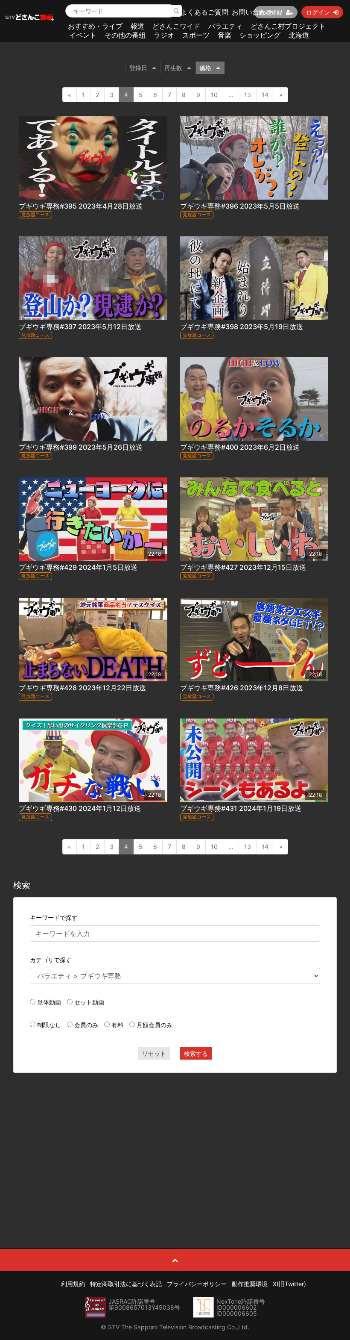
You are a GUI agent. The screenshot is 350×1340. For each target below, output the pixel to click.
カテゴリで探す (51, 959)
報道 (137, 26)
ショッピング (259, 35)
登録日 (138, 67)
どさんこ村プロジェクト (288, 26)
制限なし (49, 1024)
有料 (117, 1024)
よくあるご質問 (204, 12)
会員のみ (86, 1024)
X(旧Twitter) (289, 1283)
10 (214, 94)
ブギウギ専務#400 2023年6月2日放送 (240, 447)
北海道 (299, 35)
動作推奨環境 (250, 1283)
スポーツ (196, 35)
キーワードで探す (54, 917)
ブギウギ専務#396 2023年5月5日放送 (240, 206)
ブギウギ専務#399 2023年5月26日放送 (81, 447)
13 (247, 94)
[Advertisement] (175, 1141)
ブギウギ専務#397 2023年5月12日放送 (80, 326)
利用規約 (73, 1283)
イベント (82, 35)
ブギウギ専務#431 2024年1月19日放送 (240, 808)
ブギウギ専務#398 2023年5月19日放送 (241, 326)
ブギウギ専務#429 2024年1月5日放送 (78, 567)
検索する (196, 1053)
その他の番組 (125, 35)
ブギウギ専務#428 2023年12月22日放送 (82, 687)
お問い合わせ (252, 12)
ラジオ (164, 35)
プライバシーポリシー (197, 1283)
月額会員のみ (154, 1024)
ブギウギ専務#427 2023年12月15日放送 (243, 567)
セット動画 (89, 1002)
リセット (154, 1053)
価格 (205, 67)
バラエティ (225, 26)
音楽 (224, 35)
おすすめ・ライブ (95, 26)
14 (265, 94)
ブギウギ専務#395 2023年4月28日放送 (81, 206)
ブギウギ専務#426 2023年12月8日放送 (241, 687)
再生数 (173, 67)
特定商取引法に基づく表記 (126, 1283)
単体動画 (49, 1002)
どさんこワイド (176, 26)
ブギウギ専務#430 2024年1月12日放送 (80, 808)
